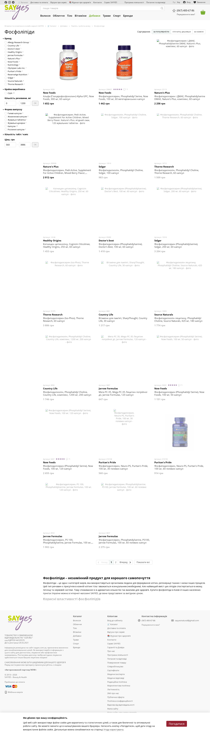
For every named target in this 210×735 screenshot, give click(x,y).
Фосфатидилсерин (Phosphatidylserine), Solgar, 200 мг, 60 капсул (176, 245)
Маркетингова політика (118, 685)
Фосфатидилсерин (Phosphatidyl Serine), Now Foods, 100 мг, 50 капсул (179, 393)
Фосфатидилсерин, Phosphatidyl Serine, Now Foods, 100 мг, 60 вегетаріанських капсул (123, 98)
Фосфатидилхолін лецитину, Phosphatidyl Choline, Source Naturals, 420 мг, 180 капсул (178, 319)
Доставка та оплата (39, 2)
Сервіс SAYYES (110, 2)
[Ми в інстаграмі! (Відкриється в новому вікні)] (9, 2)
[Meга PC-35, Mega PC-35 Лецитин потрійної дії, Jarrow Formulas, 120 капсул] (124, 358)
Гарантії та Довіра (115, 647)
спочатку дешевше (181, 31)
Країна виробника (15, 89)
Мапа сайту (112, 708)
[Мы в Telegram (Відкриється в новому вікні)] (13, 2)
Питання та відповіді (155, 2)
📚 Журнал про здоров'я (80, 2)
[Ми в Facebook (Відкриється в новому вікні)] (6, 2)
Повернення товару (116, 662)
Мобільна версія (15, 692)
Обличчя (59, 15)
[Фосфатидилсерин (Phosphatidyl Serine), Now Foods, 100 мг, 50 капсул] (179, 358)
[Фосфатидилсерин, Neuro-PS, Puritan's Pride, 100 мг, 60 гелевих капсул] (179, 432)
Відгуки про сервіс (58, 2)
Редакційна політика (117, 681)
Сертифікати (113, 670)
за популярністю (161, 31)
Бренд (8, 38)
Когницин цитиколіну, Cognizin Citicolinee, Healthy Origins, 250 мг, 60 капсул (66, 245)
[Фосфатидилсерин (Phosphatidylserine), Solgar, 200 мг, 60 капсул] (179, 210)
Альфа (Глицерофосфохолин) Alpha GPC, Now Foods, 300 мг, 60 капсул (68, 98)
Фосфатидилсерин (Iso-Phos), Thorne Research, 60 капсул (63, 319)
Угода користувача (113, 729)
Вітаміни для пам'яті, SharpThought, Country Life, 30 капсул (123, 319)
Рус (174, 2)
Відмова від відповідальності (120, 704)
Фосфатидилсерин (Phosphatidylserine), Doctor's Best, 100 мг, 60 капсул (120, 245)
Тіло (69, 15)
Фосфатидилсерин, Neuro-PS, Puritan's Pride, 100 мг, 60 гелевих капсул (179, 467)
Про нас (111, 651)
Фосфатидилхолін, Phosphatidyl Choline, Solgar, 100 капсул (121, 171)
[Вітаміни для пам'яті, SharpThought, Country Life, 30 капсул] (124, 284)
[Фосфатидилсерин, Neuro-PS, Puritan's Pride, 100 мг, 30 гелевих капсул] (124, 432)
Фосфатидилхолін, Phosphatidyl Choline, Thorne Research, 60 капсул (176, 171)
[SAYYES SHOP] (20, 622)
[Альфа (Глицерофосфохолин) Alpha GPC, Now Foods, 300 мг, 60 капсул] (68, 62)
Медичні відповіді (115, 678)
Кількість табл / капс (16, 134)
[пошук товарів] (162, 8)
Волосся (45, 15)
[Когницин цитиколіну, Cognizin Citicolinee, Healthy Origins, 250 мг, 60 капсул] (68, 210)
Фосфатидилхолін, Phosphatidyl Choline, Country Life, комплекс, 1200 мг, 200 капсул (67, 393)
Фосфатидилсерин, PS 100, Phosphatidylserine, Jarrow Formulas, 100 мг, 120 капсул (67, 542)
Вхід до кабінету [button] (115, 620)
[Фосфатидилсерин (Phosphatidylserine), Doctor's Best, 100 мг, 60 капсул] (124, 210)
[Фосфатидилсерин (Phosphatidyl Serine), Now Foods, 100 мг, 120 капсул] (68, 432)
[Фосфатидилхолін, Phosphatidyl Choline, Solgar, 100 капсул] (124, 136)
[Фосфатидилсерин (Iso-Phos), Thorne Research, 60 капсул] (68, 284)
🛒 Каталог (23, 2)
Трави (107, 15)
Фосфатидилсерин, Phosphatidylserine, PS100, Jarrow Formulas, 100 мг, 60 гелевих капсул (124, 541)
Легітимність (113, 689)
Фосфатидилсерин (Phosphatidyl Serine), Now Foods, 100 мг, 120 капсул (68, 467)
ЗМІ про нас (113, 693)
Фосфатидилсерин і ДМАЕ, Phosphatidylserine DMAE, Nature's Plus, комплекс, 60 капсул (179, 98)
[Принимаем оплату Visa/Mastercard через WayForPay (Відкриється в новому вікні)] (11, 686)
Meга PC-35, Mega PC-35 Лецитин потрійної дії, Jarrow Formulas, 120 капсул (123, 393)
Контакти (97, 2)
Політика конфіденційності (120, 701)
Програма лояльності (134, 2)
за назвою (199, 31)
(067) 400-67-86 (185, 10)
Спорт (117, 15)
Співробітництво (115, 666)
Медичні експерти (116, 674)
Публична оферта (115, 697)
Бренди (128, 15)
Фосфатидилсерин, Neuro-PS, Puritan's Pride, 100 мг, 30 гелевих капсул (123, 467)
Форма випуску (13, 109)
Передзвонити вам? (186, 14)
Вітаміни (81, 15)
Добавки (94, 15)
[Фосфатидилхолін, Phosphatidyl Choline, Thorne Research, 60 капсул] (179, 136)
